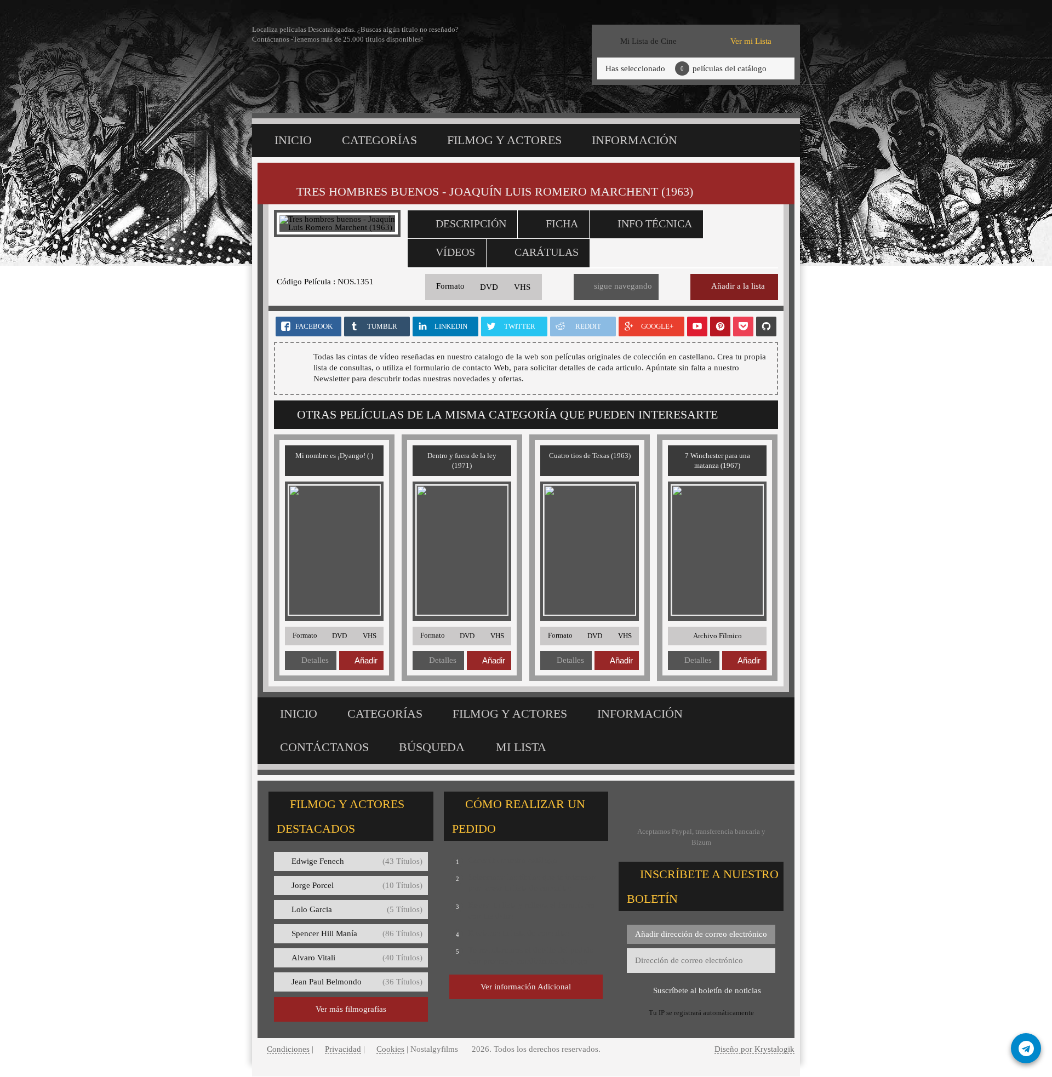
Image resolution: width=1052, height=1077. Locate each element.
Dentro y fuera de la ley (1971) (461, 460)
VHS (522, 287)
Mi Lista (521, 747)
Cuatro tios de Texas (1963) (590, 455)
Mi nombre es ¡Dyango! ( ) (334, 455)
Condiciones (288, 1049)
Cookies (390, 1049)
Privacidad (343, 1049)
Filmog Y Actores (504, 140)
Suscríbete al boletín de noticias (707, 990)
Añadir (366, 660)
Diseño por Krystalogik (754, 1049)
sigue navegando (623, 286)
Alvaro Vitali (356, 957)
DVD (489, 287)
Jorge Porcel (356, 885)
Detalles (315, 660)
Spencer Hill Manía (356, 933)
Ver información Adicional (526, 986)
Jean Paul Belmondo (356, 981)
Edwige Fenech (356, 861)
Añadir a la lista (738, 286)
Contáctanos (324, 747)
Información (634, 140)
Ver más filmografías (351, 1009)
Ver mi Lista (750, 41)
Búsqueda (432, 747)
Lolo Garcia (356, 909)
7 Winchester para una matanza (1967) (717, 460)
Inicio (293, 140)
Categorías (379, 140)
